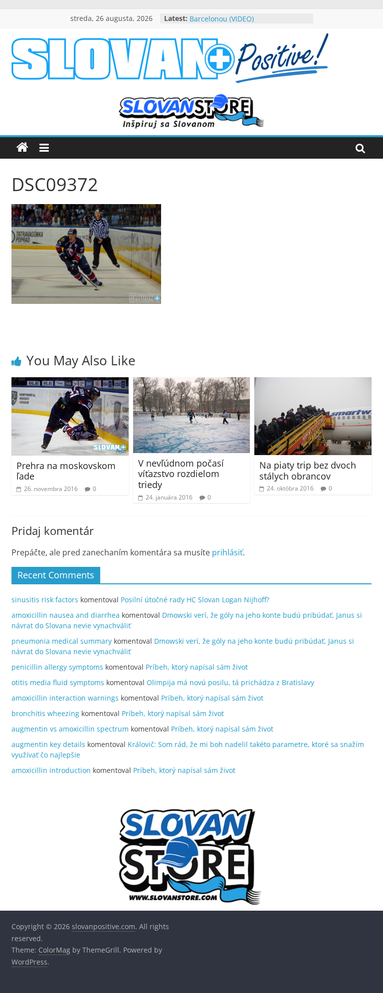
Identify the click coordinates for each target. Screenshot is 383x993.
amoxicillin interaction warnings (65, 698)
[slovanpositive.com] (22, 147)
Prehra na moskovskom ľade (66, 471)
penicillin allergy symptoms (57, 667)
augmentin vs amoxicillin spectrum (70, 729)
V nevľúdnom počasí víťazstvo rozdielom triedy (181, 474)
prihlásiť (227, 552)
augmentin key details (48, 744)
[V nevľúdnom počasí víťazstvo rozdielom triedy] (191, 383)
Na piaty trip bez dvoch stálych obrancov (307, 470)
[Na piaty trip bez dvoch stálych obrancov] (313, 383)
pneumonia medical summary (61, 641)
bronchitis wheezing (45, 713)
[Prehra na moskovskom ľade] (70, 383)
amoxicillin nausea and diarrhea (65, 615)
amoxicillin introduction (51, 770)
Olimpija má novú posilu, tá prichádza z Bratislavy (230, 682)
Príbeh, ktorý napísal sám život (197, 667)
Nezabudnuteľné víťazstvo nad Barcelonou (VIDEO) (241, 19)
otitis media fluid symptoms (57, 682)
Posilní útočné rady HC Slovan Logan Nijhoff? (195, 599)
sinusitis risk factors (44, 599)
